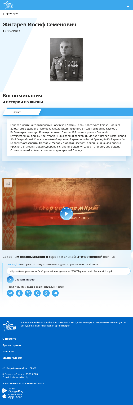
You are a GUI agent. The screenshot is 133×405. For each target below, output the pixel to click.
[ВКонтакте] (10, 293)
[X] (28, 293)
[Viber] (37, 293)
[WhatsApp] (46, 293)
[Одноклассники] (19, 293)
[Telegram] (55, 293)
